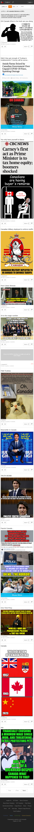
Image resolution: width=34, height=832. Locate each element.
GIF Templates (19, 803)
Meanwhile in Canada (8, 430)
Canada (3, 646)
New (14, 6)
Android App (17, 815)
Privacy (29, 805)
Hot (10, 6)
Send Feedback (17, 811)
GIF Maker (15, 800)
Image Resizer (18, 805)
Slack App (14, 808)
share (25, 46)
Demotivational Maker (8, 805)
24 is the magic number (9, 316)
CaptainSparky (4, 717)
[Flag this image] (31, 46)
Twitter (11, 815)
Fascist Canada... (7, 528)
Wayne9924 (4, 340)
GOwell (3, 518)
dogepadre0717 (4, 42)
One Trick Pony (6, 608)
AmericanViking (4, 129)
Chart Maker (28, 803)
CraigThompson (4, 636)
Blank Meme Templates (9, 803)
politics (3, 6)
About (24, 805)
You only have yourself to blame (12, 140)
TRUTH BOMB (6, 476)
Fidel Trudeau (6, 371)
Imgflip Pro (8, 800)
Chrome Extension (26, 815)
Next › (24, 790)
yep (2, 727)
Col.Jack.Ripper (5, 780)
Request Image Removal (24, 808)
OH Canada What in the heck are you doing (17, 21)
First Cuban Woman (8, 286)
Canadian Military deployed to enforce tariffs (17, 229)
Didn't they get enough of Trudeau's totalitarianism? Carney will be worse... (15, 59)
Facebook (5, 815)
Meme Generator (24, 800)
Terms (5, 808)
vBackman (4, 420)
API (9, 808)
